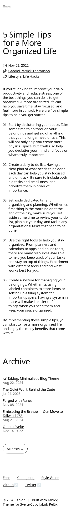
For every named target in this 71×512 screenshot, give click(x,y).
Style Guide (50, 477)
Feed (6, 477)
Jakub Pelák (48, 504)
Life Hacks (31, 76)
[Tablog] (7, 10)
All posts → (15, 449)
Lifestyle (14, 76)
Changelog (25, 477)
